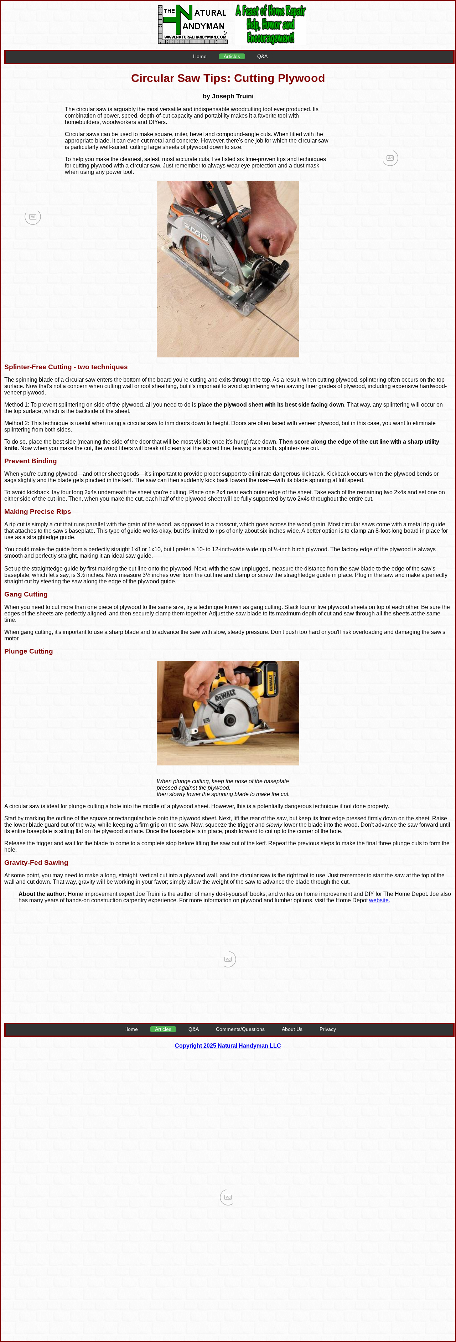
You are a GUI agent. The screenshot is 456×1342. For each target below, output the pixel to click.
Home (200, 56)
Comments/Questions (240, 1029)
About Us (292, 1029)
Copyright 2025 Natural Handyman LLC (228, 1046)
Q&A (262, 56)
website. (379, 900)
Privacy (328, 1029)
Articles (232, 56)
